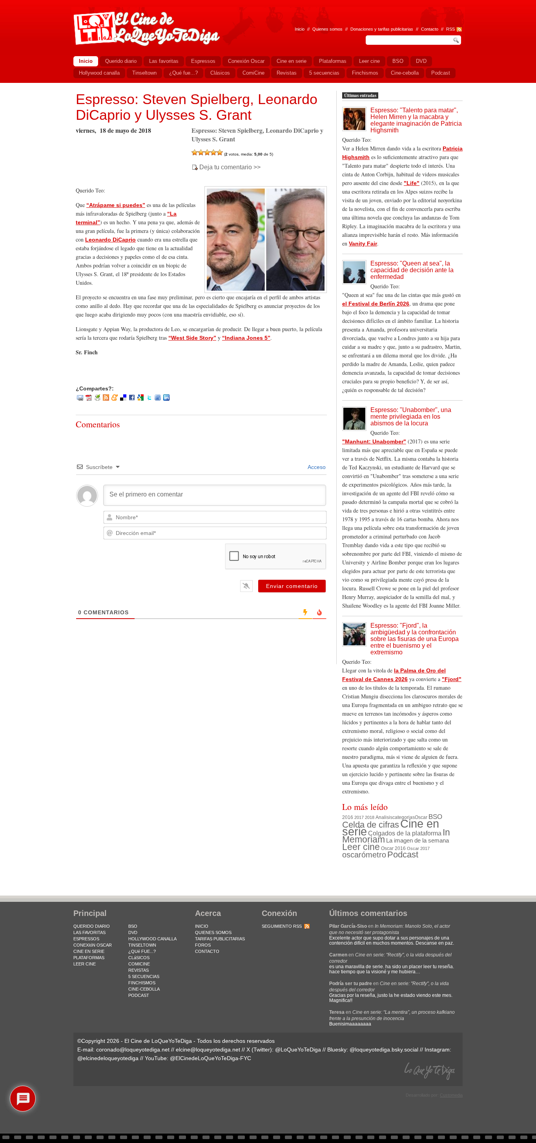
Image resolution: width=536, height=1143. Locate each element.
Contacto (429, 29)
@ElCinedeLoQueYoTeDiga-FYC (210, 1058)
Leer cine (361, 847)
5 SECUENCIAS (143, 976)
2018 (369, 817)
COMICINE (139, 964)
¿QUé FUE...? (142, 951)
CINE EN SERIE (88, 951)
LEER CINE (84, 964)
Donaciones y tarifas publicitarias (381, 29)
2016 (347, 817)
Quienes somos (327, 29)
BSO (435, 817)
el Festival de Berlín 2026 (375, 303)
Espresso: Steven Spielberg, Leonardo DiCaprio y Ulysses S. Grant (196, 107)
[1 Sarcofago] (194, 152)
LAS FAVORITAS (89, 932)
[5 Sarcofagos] (220, 152)
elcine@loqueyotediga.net (208, 1049)
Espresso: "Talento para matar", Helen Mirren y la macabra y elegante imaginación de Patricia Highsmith (416, 120)
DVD (132, 932)
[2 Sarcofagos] (201, 152)
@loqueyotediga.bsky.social (384, 1049)
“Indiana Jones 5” (246, 338)
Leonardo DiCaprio (110, 239)
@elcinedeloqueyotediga (108, 1058)
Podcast (402, 854)
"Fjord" (451, 679)
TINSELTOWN (142, 945)
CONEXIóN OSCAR (92, 945)
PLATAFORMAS (88, 957)
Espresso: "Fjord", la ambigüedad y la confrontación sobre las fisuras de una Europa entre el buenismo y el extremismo (414, 639)
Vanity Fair (363, 243)
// (442, 29)
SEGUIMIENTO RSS (282, 926)
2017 (359, 817)
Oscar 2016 (393, 848)
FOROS (203, 945)
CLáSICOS (138, 957)
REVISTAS (138, 970)
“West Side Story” (192, 338)
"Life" (411, 183)
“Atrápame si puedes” (115, 205)
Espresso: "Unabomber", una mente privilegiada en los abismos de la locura (410, 417)
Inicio (299, 29)
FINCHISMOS (141, 982)
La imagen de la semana (417, 840)
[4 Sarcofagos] (213, 152)
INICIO (201, 926)
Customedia (451, 1095)
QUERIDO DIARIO (91, 926)
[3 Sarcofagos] (207, 152)
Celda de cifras (370, 825)
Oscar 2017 (418, 848)
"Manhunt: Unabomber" (374, 441)
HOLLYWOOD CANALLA (152, 938)
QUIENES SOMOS (213, 932)
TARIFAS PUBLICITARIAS (220, 938)
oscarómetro (364, 854)
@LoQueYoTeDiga (298, 1049)
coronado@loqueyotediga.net (133, 1049)
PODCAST (138, 995)
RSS (450, 29)
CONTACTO (207, 951)
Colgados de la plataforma (404, 833)
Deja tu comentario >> (230, 167)
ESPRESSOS (86, 938)
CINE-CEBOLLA (144, 989)
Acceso (316, 467)
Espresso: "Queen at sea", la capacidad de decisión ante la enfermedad (412, 270)
